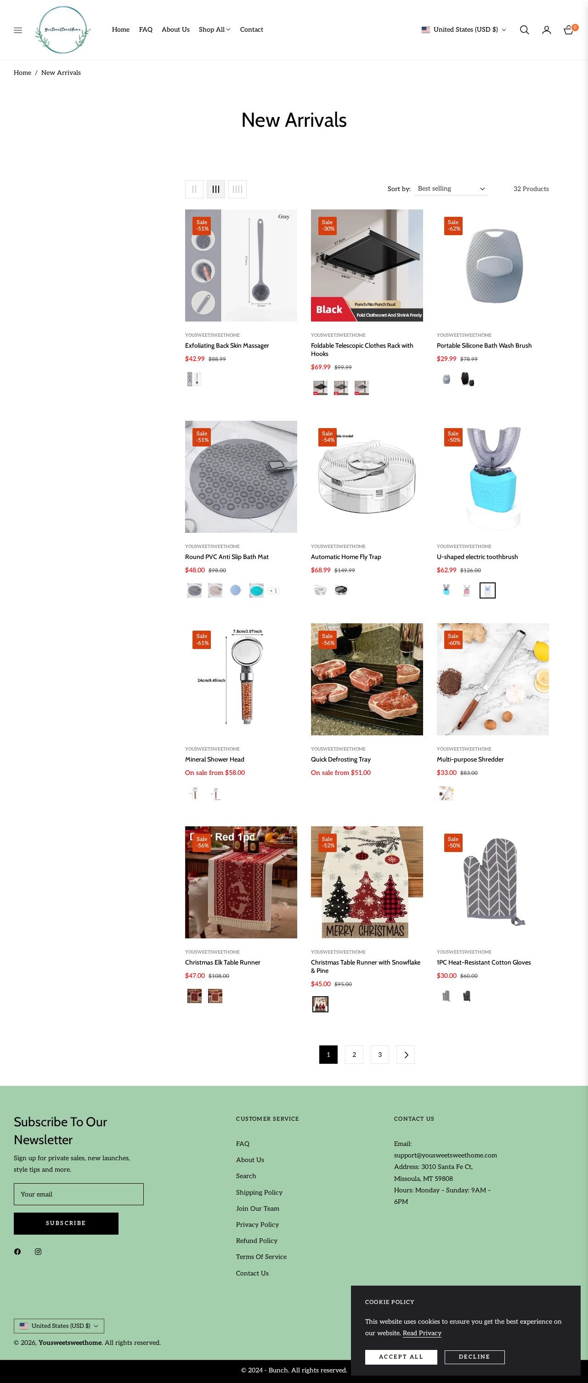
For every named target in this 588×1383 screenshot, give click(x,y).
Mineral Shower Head (214, 759)
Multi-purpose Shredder (470, 759)
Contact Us (252, 1273)
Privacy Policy (257, 1225)
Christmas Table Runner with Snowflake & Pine (365, 966)
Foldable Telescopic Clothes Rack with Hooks (362, 349)
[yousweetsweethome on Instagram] (40, 1251)
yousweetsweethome (212, 335)
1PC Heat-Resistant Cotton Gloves (484, 962)
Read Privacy (422, 1333)
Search (246, 1176)
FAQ (242, 1144)
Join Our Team (257, 1209)
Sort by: (399, 189)
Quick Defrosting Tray (341, 759)
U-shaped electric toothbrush (477, 557)
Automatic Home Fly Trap (346, 557)
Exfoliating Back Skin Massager (227, 345)
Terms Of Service (261, 1257)
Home (22, 73)
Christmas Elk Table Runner (222, 962)
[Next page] (405, 1054)
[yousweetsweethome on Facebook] (20, 1251)
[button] (525, 29)
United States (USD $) (466, 30)
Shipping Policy (259, 1193)
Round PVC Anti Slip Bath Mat (227, 557)
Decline (475, 1357)
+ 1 (273, 591)
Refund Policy (256, 1241)
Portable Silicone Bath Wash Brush (484, 345)
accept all (401, 1357)
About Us (250, 1160)
